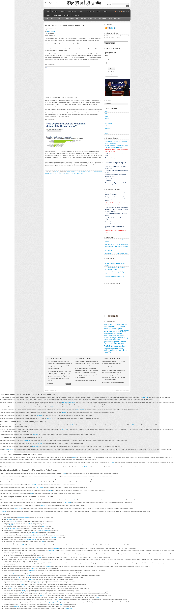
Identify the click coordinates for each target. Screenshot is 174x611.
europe (107, 335)
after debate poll (72, 171)
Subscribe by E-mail (112, 33)
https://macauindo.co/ (12, 528)
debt (106, 331)
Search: (109, 4)
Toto (75, 499)
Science (62, 11)
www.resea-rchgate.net (23, 517)
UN (123, 348)
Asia (95, 19)
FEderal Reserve (109, 337)
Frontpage (107, 261)
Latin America (103, 19)
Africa (110, 19)
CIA (116, 326)
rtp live (74, 457)
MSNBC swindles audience (55, 173)
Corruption (90, 11)
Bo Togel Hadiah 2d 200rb (68, 402)
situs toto (64, 412)
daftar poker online (37, 543)
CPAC (79, 171)
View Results (111, 71)
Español (66, 15)
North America (69, 19)
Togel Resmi (17, 606)
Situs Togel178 (18, 508)
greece (116, 342)
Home (47, 11)
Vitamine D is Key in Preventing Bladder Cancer (116, 253)
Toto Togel (39, 415)
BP (123, 324)
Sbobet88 (97, 597)
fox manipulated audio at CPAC (89, 171)
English (53, 19)
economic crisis (113, 331)
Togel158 (30, 523)
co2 (112, 329)
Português (75, 15)
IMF (121, 341)
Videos (104, 11)
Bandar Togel (68, 608)
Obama (108, 346)
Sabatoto (52, 563)
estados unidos (114, 333)
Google (118, 339)
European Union (114, 335)
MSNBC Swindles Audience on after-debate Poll (64, 26)
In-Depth (81, 11)
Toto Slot (111, 462)
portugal (114, 346)
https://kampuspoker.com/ (30, 539)
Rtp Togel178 (10, 519)
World (47, 19)
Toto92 (39, 557)
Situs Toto (64, 429)
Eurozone (122, 335)
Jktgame (60, 599)
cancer (106, 327)
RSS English (57, 15)
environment (107, 333)
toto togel (40, 443)
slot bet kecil (54, 476)
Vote (111, 68)
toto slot (49, 418)
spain (113, 348)
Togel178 (3, 511)
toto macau (36, 434)
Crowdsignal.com (111, 73)
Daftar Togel (145, 397)
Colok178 (21, 544)
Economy (55, 11)
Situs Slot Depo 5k (8, 449)
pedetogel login (80, 409)
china (111, 327)
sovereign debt (107, 348)
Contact (48, 15)
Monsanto (116, 343)
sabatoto (43, 505)
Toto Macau (73, 424)
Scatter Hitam (35, 446)
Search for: (50, 383)
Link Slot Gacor (27, 440)
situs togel (53, 537)
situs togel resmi (55, 554)
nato (122, 344)
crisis (124, 329)
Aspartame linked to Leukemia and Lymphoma (116, 246)
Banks (112, 324)
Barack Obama (118, 324)
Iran (124, 342)
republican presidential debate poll (73, 173)
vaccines (106, 352)
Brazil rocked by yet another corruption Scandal (116, 244)
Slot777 (85, 466)
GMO (106, 339)
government (109, 342)
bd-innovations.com (56, 407)
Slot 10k (64, 473)
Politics (90, 19)
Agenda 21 (107, 324)
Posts (118, 11)
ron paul (119, 346)
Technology (72, 11)
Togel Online (40, 487)
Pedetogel (30, 534)
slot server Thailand (23, 479)
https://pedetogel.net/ (44, 530)
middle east (107, 344)
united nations (109, 350)
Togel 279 (13, 521)
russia (124, 346)
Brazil (126, 324)
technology (119, 348)
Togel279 (25, 586)
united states (122, 350)
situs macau (51, 550)
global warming (121, 337)
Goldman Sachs (112, 339)
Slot (43, 541)
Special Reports (81, 19)
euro (121, 333)
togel (51, 482)
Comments (125, 11)
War (98, 11)
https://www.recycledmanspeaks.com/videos (36, 535)
